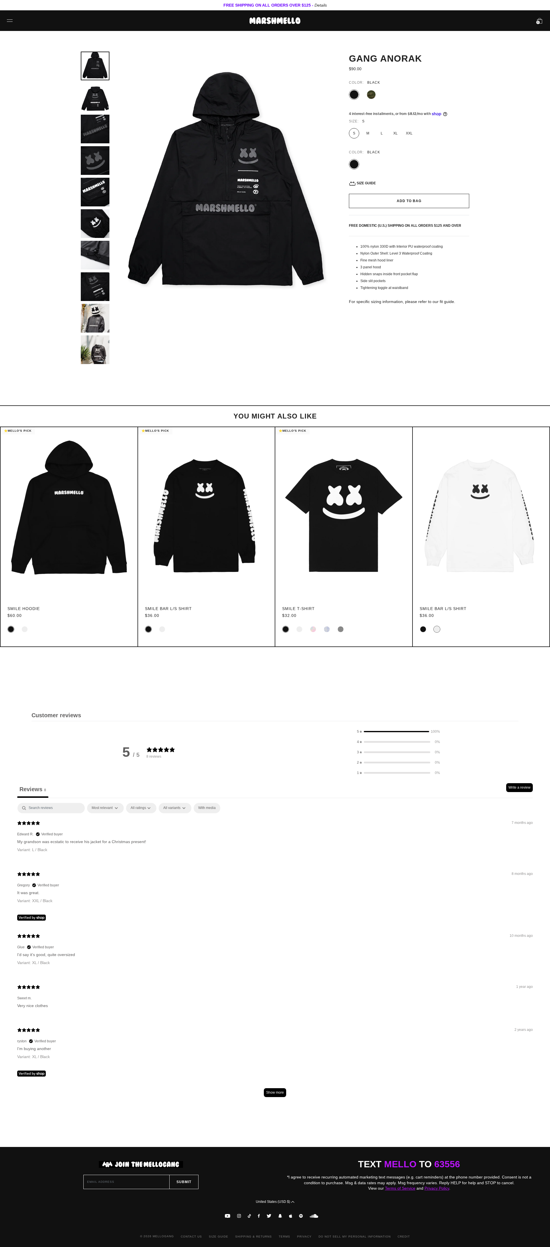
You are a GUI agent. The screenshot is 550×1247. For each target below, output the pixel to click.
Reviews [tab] (32, 789)
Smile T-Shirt (298, 608)
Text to (409, 1164)
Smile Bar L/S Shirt (168, 608)
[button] (398, 731)
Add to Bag (409, 201)
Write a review (519, 787)
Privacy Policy (437, 1188)
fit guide (447, 301)
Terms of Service (400, 1188)
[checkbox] (207, 808)
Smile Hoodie (23, 608)
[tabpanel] (275, 953)
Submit (183, 1182)
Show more (275, 1092)
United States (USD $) (273, 1202)
